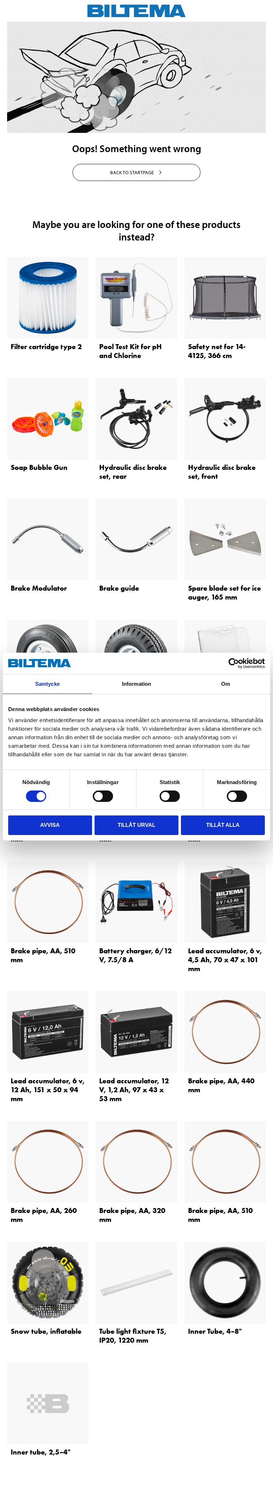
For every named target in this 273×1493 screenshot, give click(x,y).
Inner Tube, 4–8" (215, 1331)
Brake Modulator (39, 588)
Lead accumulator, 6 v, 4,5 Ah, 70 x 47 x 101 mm (225, 959)
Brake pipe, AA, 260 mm (44, 1215)
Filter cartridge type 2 (46, 346)
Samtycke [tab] (47, 684)
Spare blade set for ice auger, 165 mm (224, 593)
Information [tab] (136, 684)
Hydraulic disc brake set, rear (133, 472)
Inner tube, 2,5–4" (40, 1452)
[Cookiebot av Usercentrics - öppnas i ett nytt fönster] (234, 663)
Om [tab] (225, 684)
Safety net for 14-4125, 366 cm (217, 351)
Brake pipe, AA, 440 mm (221, 1085)
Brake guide (119, 588)
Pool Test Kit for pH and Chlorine (130, 351)
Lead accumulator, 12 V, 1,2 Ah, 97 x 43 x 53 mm (134, 1089)
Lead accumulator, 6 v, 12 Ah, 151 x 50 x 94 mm (48, 1089)
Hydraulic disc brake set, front (222, 472)
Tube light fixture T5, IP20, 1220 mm (132, 1336)
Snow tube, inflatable (46, 1331)
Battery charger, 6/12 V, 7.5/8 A (135, 955)
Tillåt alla (223, 825)
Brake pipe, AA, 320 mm (132, 1215)
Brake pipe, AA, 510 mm (43, 955)
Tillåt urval (136, 825)
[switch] (103, 796)
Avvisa (50, 825)
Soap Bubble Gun (39, 467)
